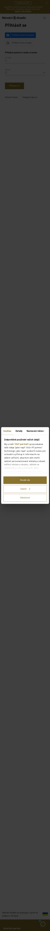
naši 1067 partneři (19, 444)
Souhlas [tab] (7, 430)
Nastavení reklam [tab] (35, 430)
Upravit (23, 489)
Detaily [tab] (19, 430)
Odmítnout (25, 498)
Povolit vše (25, 480)
